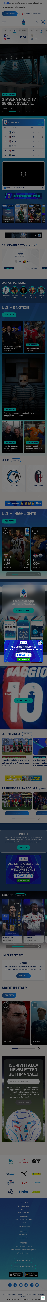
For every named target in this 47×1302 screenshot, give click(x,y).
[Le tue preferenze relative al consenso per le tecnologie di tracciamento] (43, 1298)
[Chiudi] (40, 643)
